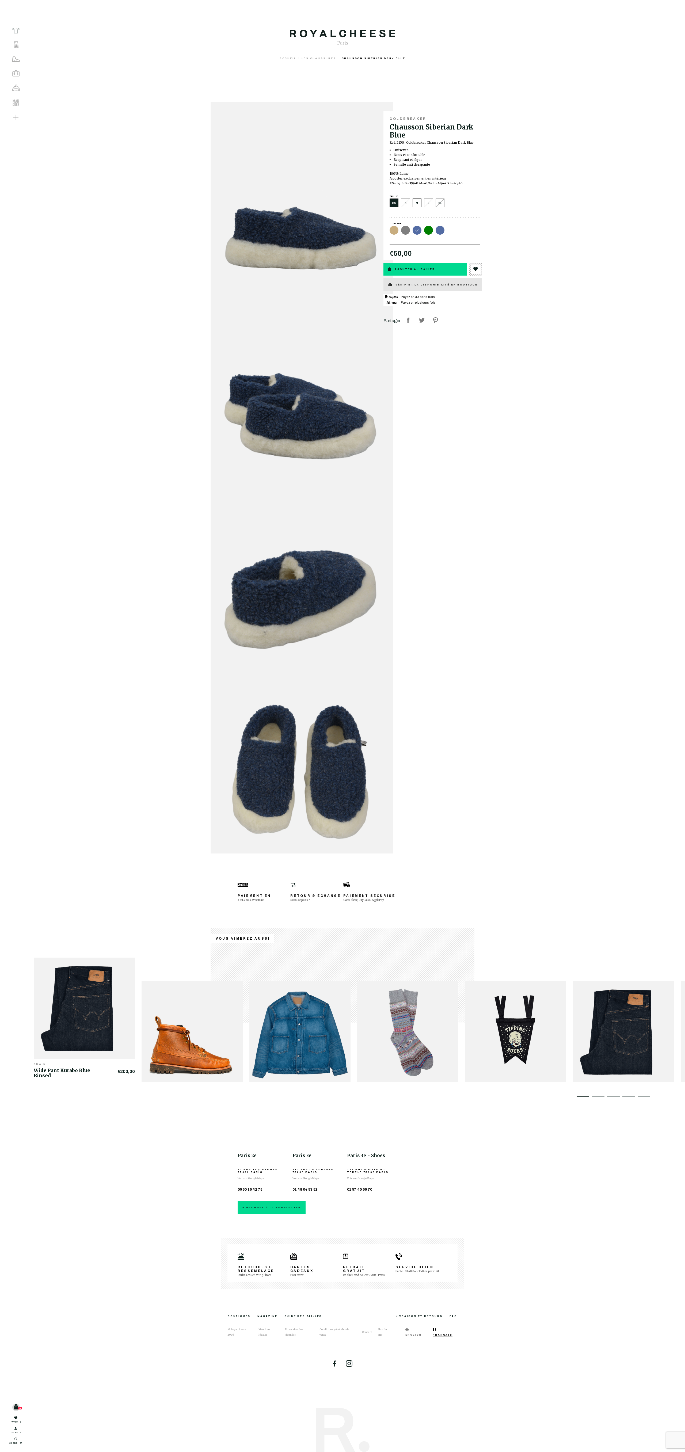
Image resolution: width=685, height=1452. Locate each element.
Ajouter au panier (415, 269)
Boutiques (239, 1316)
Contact (367, 1332)
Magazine (267, 1316)
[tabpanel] (88, 1017)
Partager (408, 320)
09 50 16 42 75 (250, 1189)
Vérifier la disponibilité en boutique (436, 284)
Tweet (421, 320)
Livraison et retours (419, 1316)
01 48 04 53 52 (304, 1189)
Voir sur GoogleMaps (251, 1178)
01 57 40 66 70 (359, 1189)
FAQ (453, 1316)
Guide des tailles (303, 1316)
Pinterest (435, 320)
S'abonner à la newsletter (271, 1207)
